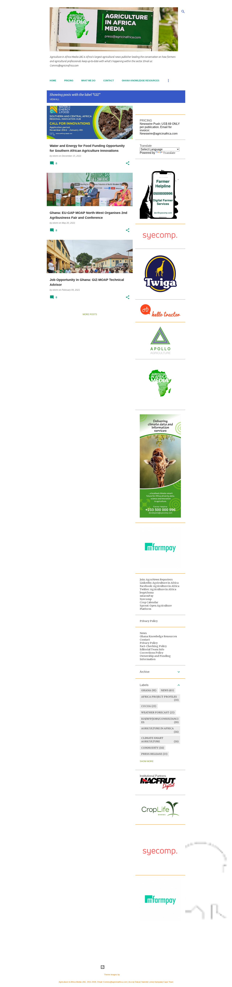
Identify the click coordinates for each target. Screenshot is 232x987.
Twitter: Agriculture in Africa (158, 589)
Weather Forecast (155, 712)
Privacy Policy (149, 621)
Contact (108, 80)
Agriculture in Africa (157, 728)
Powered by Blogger (118, 967)
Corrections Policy (151, 652)
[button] (127, 163)
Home (53, 80)
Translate (169, 152)
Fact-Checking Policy (153, 646)
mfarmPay (146, 595)
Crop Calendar (149, 602)
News (143, 633)
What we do (88, 80)
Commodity (149, 747)
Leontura (124, 974)
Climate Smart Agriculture (152, 739)
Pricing (68, 80)
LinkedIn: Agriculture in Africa (159, 582)
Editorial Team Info (152, 649)
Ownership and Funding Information (155, 657)
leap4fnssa (147, 592)
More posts (90, 314)
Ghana (146, 690)
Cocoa (146, 706)
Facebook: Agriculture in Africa (159, 586)
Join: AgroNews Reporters (156, 579)
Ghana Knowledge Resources (140, 80)
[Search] (183, 11)
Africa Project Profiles (159, 696)
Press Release (151, 754)
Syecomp (146, 599)
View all (54, 99)
